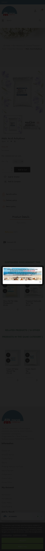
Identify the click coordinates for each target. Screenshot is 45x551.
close (40, 282)
